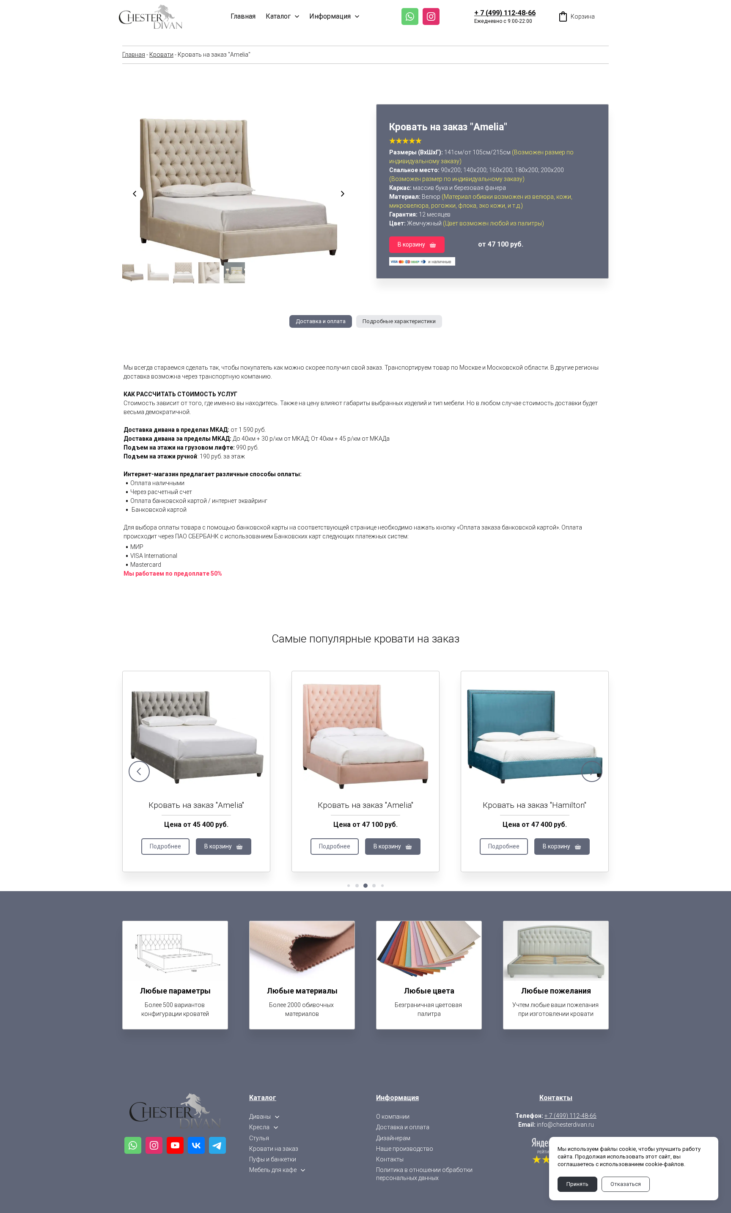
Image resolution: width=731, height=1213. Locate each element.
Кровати (161, 54)
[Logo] (150, 16)
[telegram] (217, 1145)
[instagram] (431, 16)
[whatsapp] (409, 16)
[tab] (320, 321)
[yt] (175, 1145)
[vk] (196, 1145)
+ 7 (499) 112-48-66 (505, 13)
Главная (133, 54)
